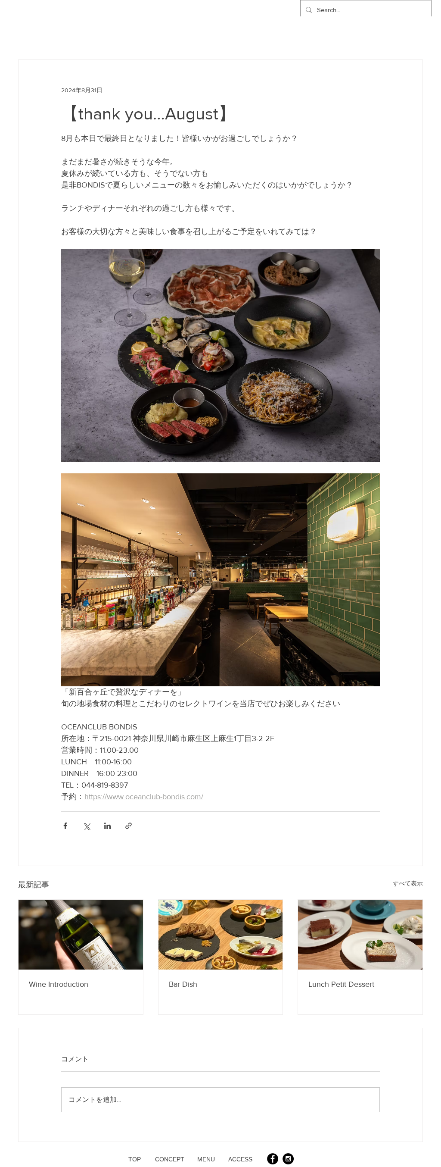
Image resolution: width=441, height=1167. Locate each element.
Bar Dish (183, 984)
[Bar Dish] (220, 935)
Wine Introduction (58, 984)
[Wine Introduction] (81, 935)
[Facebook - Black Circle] (272, 1158)
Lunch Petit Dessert (341, 984)
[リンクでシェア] (128, 826)
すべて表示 (408, 883)
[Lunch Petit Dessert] (360, 935)
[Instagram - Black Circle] (288, 1158)
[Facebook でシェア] (65, 826)
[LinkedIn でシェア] (107, 826)
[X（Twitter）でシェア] (86, 826)
